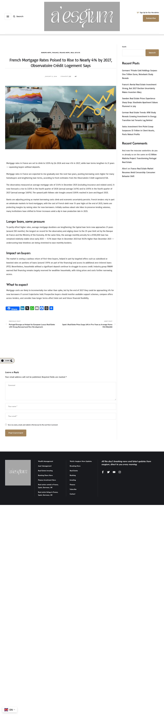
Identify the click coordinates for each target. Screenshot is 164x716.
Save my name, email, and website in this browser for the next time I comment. (33, 425)
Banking (73, 475)
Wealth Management (45, 461)
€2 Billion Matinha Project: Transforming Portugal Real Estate (139, 158)
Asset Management (45, 466)
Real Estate (75, 52)
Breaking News (75, 466)
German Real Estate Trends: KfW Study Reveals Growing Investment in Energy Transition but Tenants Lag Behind (139, 116)
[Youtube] (114, 472)
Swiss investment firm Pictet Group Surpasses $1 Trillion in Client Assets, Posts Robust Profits (138, 130)
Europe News (46, 52)
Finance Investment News (47, 480)
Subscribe (73, 489)
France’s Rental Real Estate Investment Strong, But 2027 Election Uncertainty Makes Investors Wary (139, 88)
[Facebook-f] (102, 472)
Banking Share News (45, 475)
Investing (73, 480)
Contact (72, 494)
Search (124, 47)
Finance (55, 52)
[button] (8, 16)
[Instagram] (119, 472)
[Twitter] (108, 472)
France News (65, 52)
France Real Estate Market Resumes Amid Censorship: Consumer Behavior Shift (138, 172)
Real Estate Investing (45, 471)
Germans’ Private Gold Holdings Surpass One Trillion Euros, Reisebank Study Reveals (139, 74)
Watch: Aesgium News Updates (81, 461)
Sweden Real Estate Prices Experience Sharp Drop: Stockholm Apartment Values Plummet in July (140, 102)
